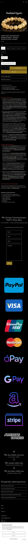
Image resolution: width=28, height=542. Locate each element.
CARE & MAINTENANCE (6, 76)
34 (25, 30)
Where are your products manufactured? (11, 494)
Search (2, 508)
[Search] (23, 2)
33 (24, 30)
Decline (13, 535)
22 (11, 30)
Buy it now (14, 71)
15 (2, 30)
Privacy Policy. (9, 529)
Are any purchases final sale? (8, 488)
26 (15, 30)
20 (8, 30)
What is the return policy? (7, 486)
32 (23, 30)
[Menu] (1, 1)
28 (18, 30)
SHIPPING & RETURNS (5, 79)
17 (5, 30)
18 (6, 30)
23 (12, 30)
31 (21, 30)
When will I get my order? (7, 491)
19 (7, 30)
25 (14, 30)
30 (20, 30)
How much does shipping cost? (8, 497)
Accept (13, 532)
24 (13, 30)
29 (19, 30)
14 (1, 30)
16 (3, 30)
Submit (9, 263)
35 (26, 30)
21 (9, 30)
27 (17, 30)
